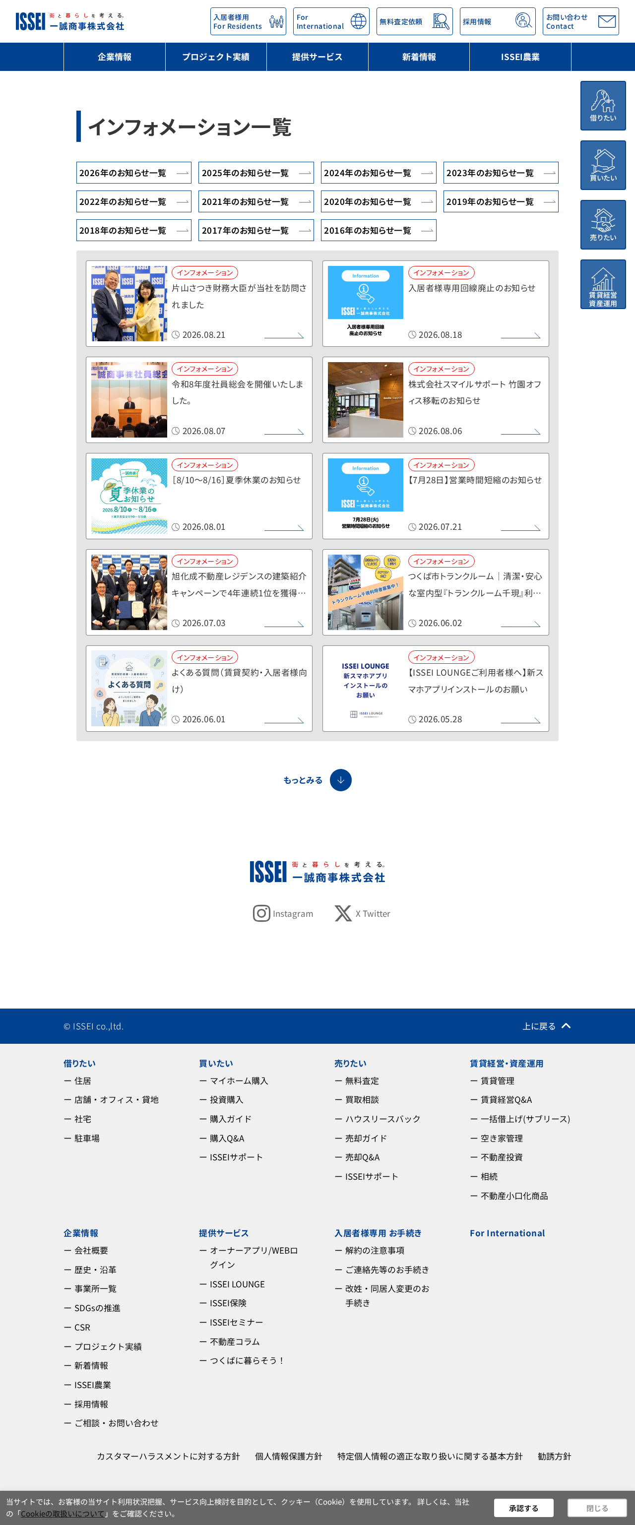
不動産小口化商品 (514, 1195)
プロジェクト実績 (216, 56)
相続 (489, 1176)
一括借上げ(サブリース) (526, 1118)
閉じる (597, 1508)
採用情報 (91, 1404)
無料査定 (362, 1080)
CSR (82, 1327)
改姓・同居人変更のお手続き (387, 1295)
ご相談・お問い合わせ (116, 1422)
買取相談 (362, 1099)
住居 (82, 1080)
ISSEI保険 (228, 1302)
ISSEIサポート (236, 1156)
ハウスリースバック (383, 1118)
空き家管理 (502, 1138)
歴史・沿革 (95, 1269)
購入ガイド (231, 1118)
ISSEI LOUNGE (237, 1283)
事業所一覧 (95, 1288)
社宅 (82, 1118)
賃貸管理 (497, 1080)
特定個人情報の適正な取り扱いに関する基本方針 (430, 1456)
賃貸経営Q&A (506, 1099)
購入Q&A (227, 1138)
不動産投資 (502, 1156)
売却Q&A (362, 1156)
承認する (524, 1508)
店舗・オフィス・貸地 (116, 1099)
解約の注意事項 (374, 1250)
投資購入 (227, 1099)
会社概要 (91, 1250)
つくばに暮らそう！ (248, 1360)
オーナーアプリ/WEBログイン (254, 1257)
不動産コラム (235, 1341)
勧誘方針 (555, 1456)
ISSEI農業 (520, 56)
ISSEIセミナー (236, 1322)
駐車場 (87, 1138)
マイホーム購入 (239, 1080)
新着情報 (419, 56)
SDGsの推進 (97, 1307)
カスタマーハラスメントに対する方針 (168, 1456)
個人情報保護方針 (288, 1456)
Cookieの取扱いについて (63, 1513)
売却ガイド (366, 1138)
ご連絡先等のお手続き (387, 1269)
